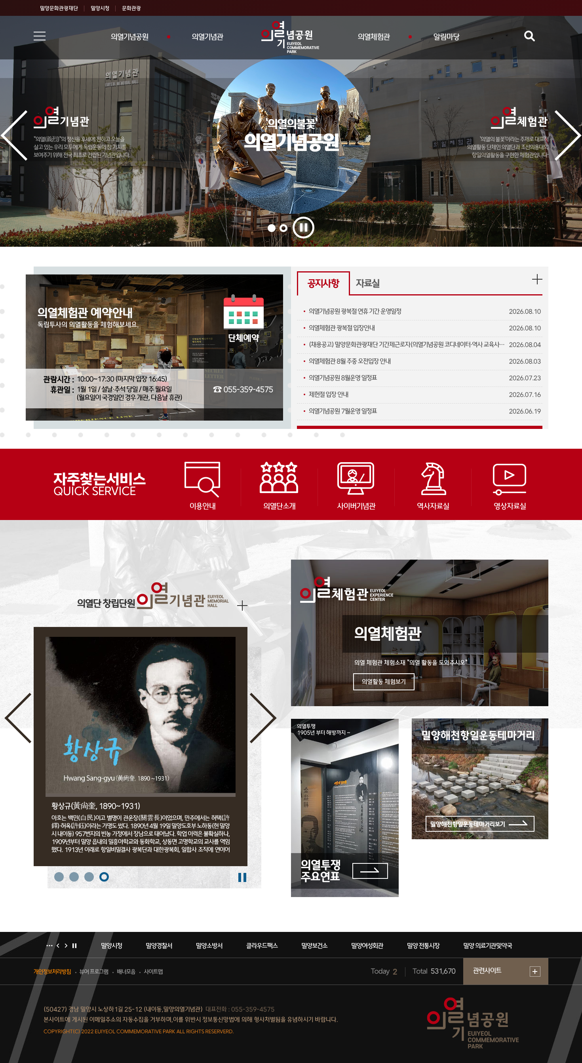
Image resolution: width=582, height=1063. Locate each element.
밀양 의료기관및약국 (442, 946)
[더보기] (537, 279)
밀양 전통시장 (378, 946)
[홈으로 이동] (290, 37)
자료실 (368, 284)
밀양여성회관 (322, 946)
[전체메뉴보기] (40, 36)
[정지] (303, 227)
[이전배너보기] (57, 945)
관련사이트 (487, 971)
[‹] (16, 138)
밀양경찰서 (114, 946)
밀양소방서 (164, 946)
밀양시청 (501, 946)
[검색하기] (528, 36)
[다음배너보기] (66, 945)
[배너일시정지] (74, 945)
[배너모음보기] (49, 945)
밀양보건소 (270, 946)
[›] (566, 138)
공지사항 (323, 284)
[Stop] (242, 877)
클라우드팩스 (217, 946)
